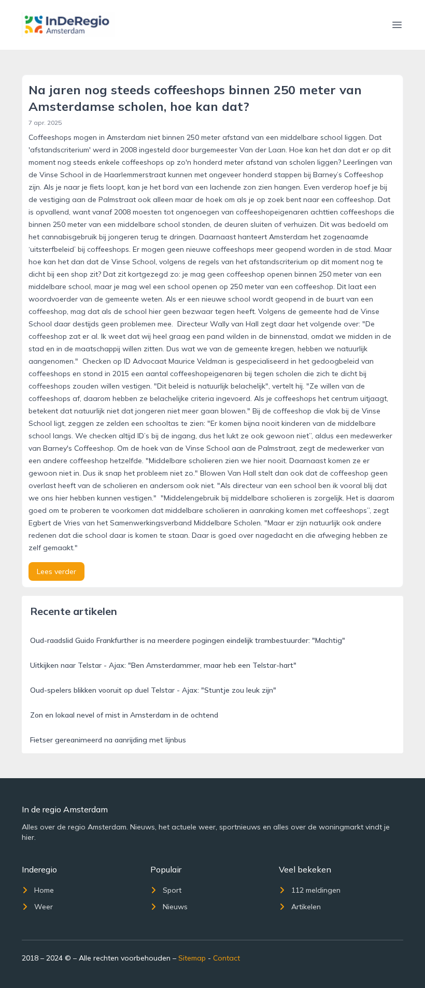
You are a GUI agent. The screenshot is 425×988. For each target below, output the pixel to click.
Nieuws (175, 906)
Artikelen (306, 906)
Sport (172, 890)
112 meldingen (316, 890)
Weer (43, 906)
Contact (226, 958)
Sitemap (192, 958)
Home (44, 890)
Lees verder (56, 571)
